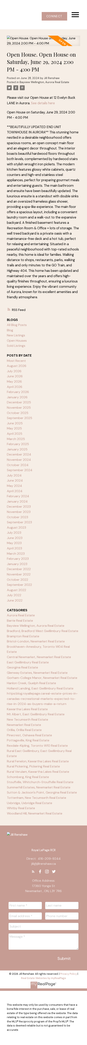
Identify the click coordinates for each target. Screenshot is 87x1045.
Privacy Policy (68, 974)
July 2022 (14, 595)
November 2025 (19, 407)
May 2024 (14, 486)
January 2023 (17, 564)
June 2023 (14, 538)
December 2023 (19, 506)
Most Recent (16, 361)
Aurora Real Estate (21, 615)
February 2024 (18, 496)
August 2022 (16, 590)
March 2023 (16, 553)
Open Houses (17, 340)
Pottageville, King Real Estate (28, 740)
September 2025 (19, 418)
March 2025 (16, 439)
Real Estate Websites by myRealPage (43, 978)
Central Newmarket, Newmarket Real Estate (39, 657)
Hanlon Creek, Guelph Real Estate (31, 683)
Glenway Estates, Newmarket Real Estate (37, 673)
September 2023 (19, 522)
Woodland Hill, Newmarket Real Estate (34, 813)
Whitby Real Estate (21, 808)
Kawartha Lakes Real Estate (27, 709)
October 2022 (17, 579)
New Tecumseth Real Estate (27, 719)
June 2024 (15, 480)
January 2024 (17, 501)
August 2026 (16, 366)
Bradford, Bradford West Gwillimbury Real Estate (42, 631)
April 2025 (14, 433)
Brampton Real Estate (23, 636)
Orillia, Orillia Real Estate (24, 730)
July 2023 (14, 532)
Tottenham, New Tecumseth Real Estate (36, 798)
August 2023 (16, 527)
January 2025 (17, 449)
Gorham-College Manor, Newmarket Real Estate (42, 678)
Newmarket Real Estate (24, 725)
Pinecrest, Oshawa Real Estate (29, 735)
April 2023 (14, 548)
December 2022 (19, 569)
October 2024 (18, 465)
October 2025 (17, 413)
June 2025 (15, 423)
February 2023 (18, 559)
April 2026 (14, 387)
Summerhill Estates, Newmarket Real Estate (38, 787)
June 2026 (15, 376)
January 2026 (17, 397)
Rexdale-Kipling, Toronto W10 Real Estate (37, 745)
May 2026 (14, 381)
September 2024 (19, 470)
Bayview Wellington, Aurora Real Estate (44, 82)
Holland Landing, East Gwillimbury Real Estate (40, 688)
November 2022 (19, 574)
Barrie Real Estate (20, 620)
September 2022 (19, 585)
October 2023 (17, 517)
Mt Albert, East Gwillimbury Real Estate (36, 714)
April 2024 (14, 491)
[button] (54, 16)
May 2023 (14, 543)
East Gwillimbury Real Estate (28, 662)
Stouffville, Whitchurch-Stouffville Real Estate (40, 782)
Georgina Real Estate (22, 667)
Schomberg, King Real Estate (28, 777)
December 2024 (19, 454)
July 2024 (14, 475)
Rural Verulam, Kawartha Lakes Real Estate (38, 771)
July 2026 (14, 371)
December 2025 (19, 402)
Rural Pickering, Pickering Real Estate (33, 766)
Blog (10, 330)
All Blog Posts (17, 325)
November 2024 (19, 460)
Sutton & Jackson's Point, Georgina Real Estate (42, 792)
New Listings (16, 335)
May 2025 (14, 428)
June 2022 (14, 600)
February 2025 (18, 444)
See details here (43, 103)
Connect (54, 16)
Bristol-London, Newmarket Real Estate (36, 641)
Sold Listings (16, 346)
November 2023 (19, 512)
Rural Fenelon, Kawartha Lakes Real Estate (38, 761)
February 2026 (18, 392)
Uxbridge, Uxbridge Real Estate (29, 803)
